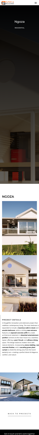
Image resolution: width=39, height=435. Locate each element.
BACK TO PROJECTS (19, 414)
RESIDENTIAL (19, 28)
